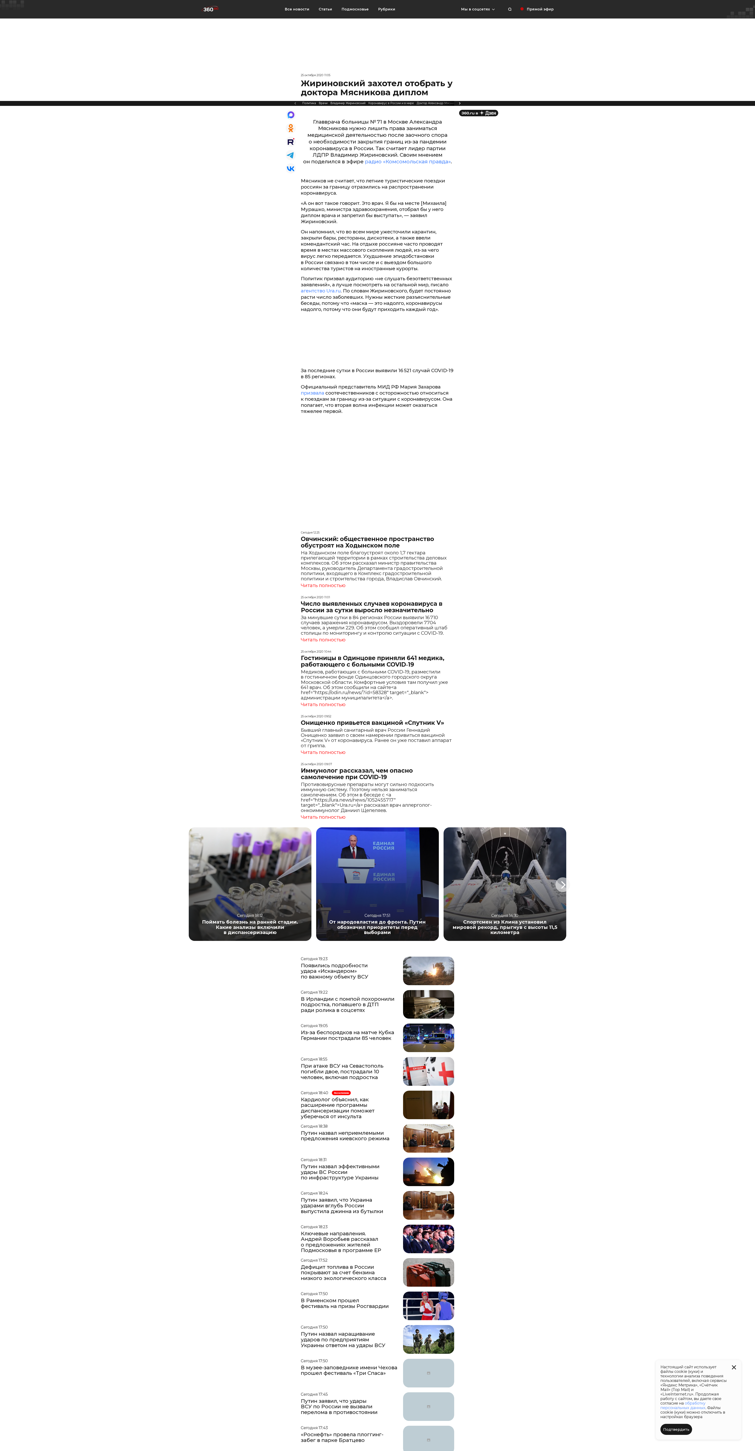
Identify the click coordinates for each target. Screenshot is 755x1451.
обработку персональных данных (682, 1405)
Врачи (323, 103)
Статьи (325, 9)
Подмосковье (355, 9)
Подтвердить (676, 1429)
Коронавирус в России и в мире (391, 103)
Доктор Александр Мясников (438, 103)
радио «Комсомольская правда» (408, 161)
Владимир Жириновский (348, 103)
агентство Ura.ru (321, 291)
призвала (312, 393)
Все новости (297, 9)
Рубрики (386, 9)
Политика (309, 103)
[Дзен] (478, 113)
